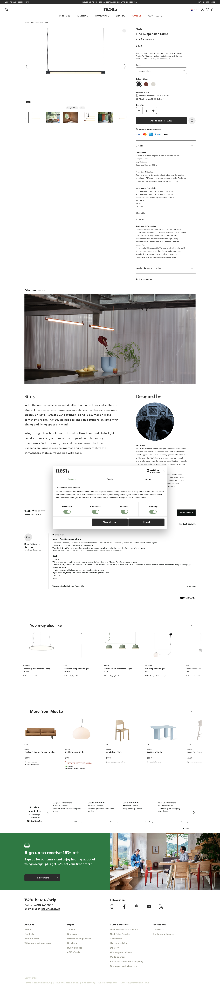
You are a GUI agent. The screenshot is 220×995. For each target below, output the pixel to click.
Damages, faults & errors (123, 966)
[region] (121, 812)
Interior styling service (79, 938)
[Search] (6, 9)
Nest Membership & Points (124, 929)
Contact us (116, 938)
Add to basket (161, 120)
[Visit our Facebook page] (124, 906)
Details (139, 146)
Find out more (42, 877)
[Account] (202, 9)
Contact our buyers (163, 933)
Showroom (73, 933)
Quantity (140, 105)
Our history (30, 933)
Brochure (72, 943)
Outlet (136, 15)
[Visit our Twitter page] (161, 906)
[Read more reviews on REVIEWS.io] (34, 821)
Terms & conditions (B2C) (38, 982)
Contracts (155, 15)
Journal (71, 929)
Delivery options (144, 279)
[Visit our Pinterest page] (137, 906)
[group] (37, 511)
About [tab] (148, 479)
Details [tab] (110, 479)
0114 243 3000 (44, 905)
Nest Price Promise (120, 933)
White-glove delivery (121, 952)
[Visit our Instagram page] (112, 906)
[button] (48, 812)
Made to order (117, 956)
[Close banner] (163, 471)
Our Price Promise (206, 2)
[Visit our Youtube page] (149, 906)
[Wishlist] (207, 9)
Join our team (31, 938)
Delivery (114, 947)
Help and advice (118, 943)
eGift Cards (73, 952)
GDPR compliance (108, 982)
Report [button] (77, 586)
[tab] (187, 524)
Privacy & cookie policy (67, 982)
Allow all (146, 522)
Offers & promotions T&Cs (135, 982)
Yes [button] (72, 586)
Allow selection (109, 522)
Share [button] (83, 586)
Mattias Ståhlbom (177, 452)
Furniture (64, 15)
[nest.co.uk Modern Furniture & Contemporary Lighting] (110, 9)
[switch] (95, 512)
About (27, 929)
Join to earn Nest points (17, 2)
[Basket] (212, 9)
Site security (88, 982)
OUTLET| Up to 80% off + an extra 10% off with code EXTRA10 (110, 2)
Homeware (102, 15)
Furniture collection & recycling (126, 961)
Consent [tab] (72, 479)
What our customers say (37, 943)
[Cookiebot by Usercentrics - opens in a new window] (148, 471)
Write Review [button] (186, 512)
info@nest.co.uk (50, 908)
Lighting (82, 15)
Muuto (139, 29)
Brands (120, 15)
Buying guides (74, 947)
